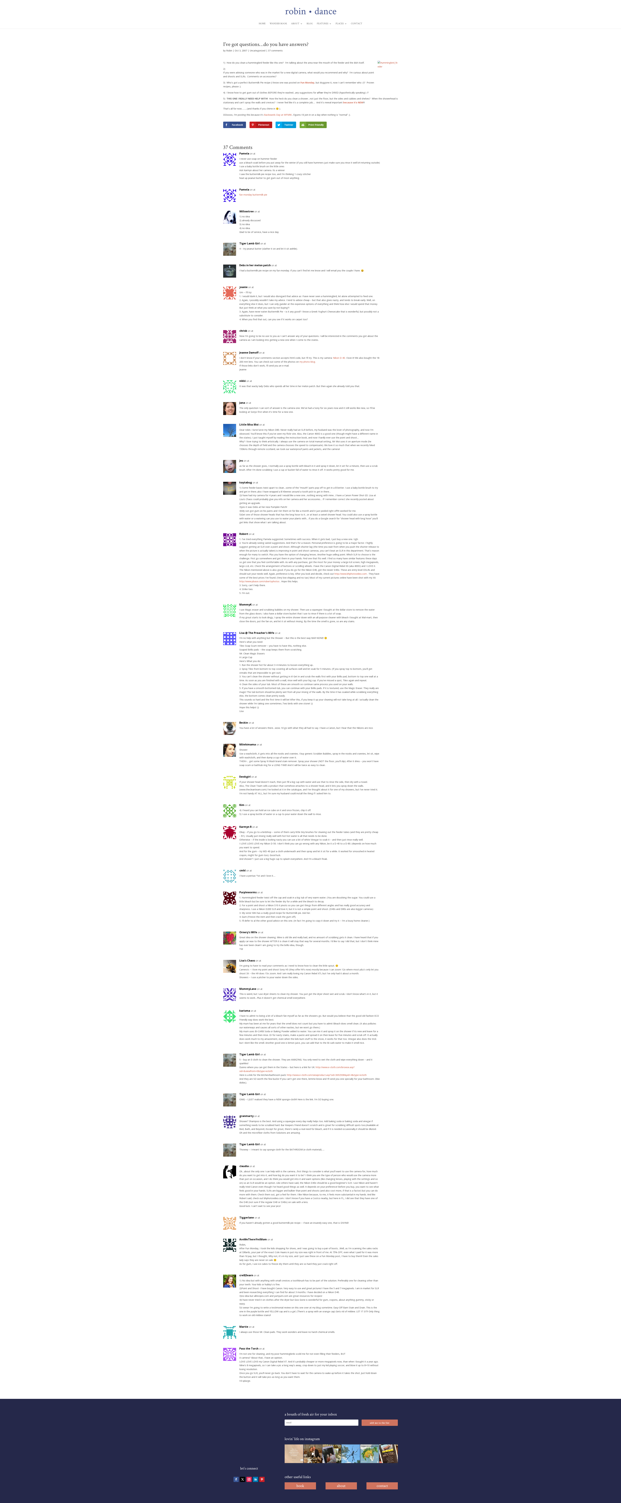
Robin (229, 50)
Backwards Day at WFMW (278, 114)
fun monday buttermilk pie (253, 194)
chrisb (243, 331)
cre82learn (246, 1275)
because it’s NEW (353, 102)
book (300, 1485)
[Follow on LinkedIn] (255, 1479)
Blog (310, 23)
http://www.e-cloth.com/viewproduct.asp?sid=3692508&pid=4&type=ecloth (327, 1075)
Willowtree (246, 211)
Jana (242, 402)
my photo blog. (308, 361)
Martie (243, 1326)
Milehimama (247, 744)
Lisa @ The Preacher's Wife (256, 633)
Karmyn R (245, 827)
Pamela (244, 153)
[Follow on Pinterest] (262, 1479)
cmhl (242, 870)
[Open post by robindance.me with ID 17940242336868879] (369, 1453)
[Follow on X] (242, 1479)
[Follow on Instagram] (249, 1479)
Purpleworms (248, 892)
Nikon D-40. (339, 357)
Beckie (243, 722)
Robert (243, 534)
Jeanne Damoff (248, 352)
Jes (241, 460)
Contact (356, 23)
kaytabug (245, 482)
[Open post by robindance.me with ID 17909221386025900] (313, 1453)
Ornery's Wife (248, 932)
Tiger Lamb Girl (249, 243)
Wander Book (278, 23)
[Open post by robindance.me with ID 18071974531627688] (294, 1453)
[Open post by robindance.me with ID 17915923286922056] (331, 1453)
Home (262, 23)
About (295, 23)
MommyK (245, 604)
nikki (242, 381)
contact (382, 1485)
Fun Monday (307, 82)
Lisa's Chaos (247, 960)
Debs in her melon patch (255, 265)
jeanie (243, 287)
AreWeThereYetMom (253, 1239)
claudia (244, 1166)
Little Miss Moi (249, 424)
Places (340, 23)
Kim (241, 805)
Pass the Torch (248, 1348)
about (341, 1485)
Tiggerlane (246, 1217)
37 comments (275, 50)
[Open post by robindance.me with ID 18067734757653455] (350, 1453)
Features (322, 23)
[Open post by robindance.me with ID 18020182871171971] (388, 1453)
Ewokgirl (245, 776)
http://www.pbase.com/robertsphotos (259, 581)
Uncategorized (257, 50)
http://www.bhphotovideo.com (350, 573)
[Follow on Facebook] (236, 1479)
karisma (244, 1010)
